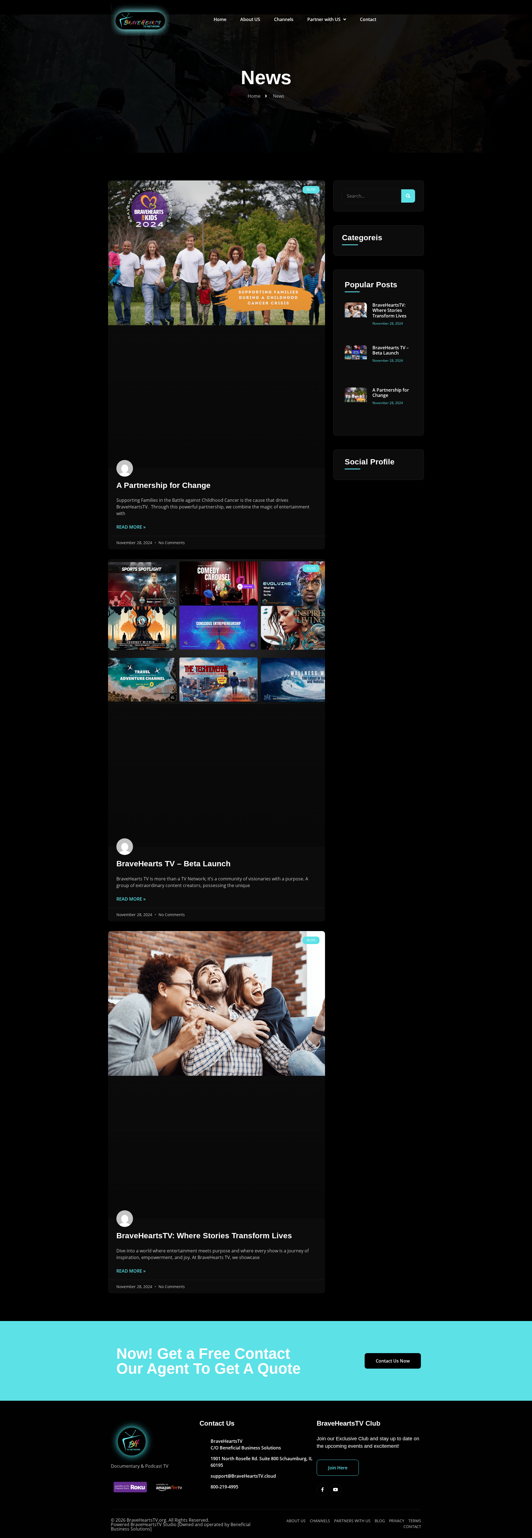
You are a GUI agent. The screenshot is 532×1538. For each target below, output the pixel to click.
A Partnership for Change (163, 485)
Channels (283, 19)
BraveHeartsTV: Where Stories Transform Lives (204, 1235)
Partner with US (324, 19)
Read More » (131, 527)
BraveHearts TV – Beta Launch (173, 863)
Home (220, 19)
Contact (368, 19)
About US (250, 19)
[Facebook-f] (322, 1490)
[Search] (408, 196)
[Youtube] (336, 1490)
